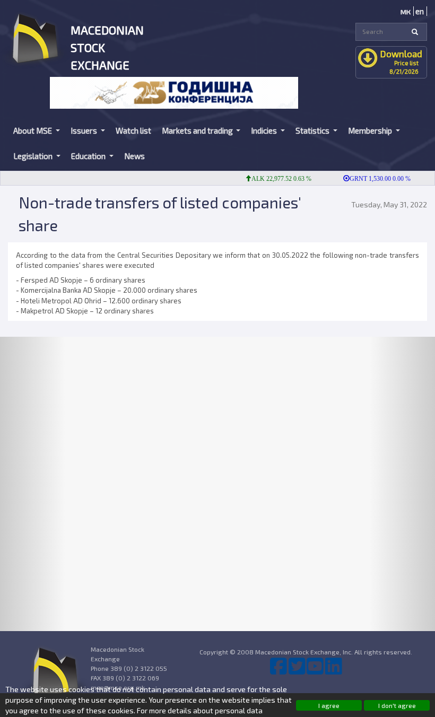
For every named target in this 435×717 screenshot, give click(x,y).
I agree (329, 705)
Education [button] (89, 156)
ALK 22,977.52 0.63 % (275, 178)
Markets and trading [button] (198, 130)
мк (406, 11)
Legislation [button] (33, 156)
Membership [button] (371, 130)
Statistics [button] (313, 130)
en (419, 11)
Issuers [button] (85, 130)
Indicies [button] (265, 130)
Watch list (133, 130)
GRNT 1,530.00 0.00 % (373, 178)
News (134, 156)
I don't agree (397, 705)
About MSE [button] (33, 130)
